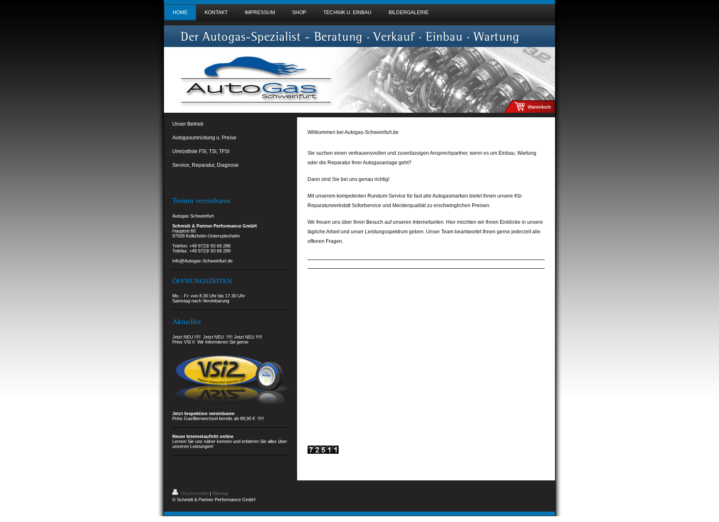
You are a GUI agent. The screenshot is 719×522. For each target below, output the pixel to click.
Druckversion (195, 493)
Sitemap (220, 493)
